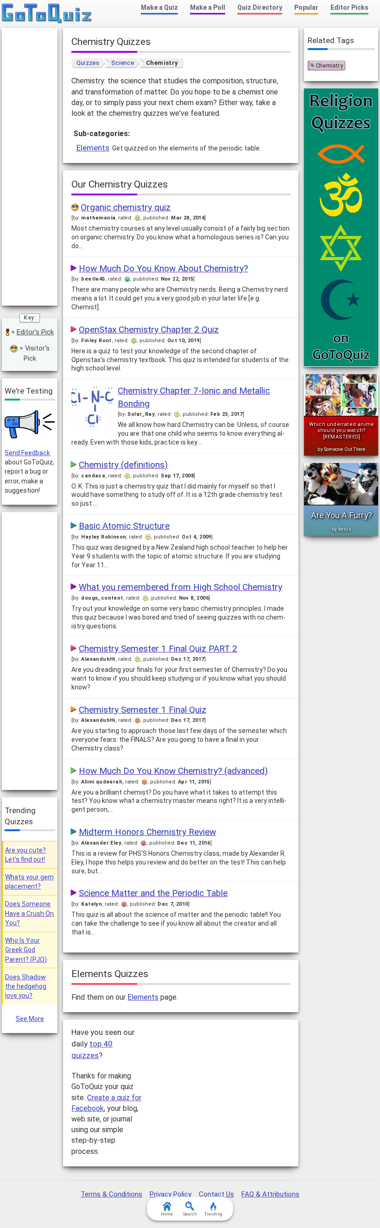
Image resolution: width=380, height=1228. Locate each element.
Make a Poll (207, 7)
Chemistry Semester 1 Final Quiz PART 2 (158, 648)
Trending (213, 1214)
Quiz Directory (259, 7)
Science (122, 62)
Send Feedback (27, 453)
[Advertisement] (221, 1080)
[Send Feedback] (30, 424)
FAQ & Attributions (270, 1194)
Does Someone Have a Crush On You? (29, 913)
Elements (92, 147)
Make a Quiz (159, 7)
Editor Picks (349, 7)
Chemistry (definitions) (123, 464)
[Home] (47, 14)
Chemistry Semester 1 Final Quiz (142, 709)
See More (30, 1018)
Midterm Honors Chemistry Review (147, 832)
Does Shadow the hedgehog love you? (25, 986)
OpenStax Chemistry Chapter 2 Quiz (149, 329)
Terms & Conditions (111, 1194)
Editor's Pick (35, 332)
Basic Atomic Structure (124, 525)
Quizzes (87, 62)
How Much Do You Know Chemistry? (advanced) (173, 770)
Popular (306, 7)
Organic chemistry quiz (126, 207)
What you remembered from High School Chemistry (180, 587)
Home (167, 1214)
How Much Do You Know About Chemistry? (163, 268)
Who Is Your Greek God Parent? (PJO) (26, 950)
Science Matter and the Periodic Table (153, 893)
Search (190, 1214)
